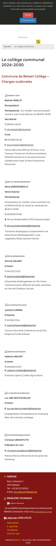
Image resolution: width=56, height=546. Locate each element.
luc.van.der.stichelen (24, 409)
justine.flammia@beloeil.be (21, 325)
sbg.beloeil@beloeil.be (19, 130)
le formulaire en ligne (42, 511)
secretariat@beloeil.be (25, 492)
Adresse (12, 476)
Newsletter (31, 28)
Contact (41, 28)
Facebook (12, 530)
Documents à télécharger (22, 25)
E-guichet (40, 25)
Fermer (28, 15)
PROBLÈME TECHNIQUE (19, 498)
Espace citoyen (17, 28)
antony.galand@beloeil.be (21, 276)
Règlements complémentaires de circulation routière (27, 31)
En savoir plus (28, 20)
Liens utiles (24, 518)
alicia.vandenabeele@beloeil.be (23, 226)
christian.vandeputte (24, 451)
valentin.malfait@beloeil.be (21, 370)
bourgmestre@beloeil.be (20, 145)
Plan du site (13, 534)
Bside (18, 540)
